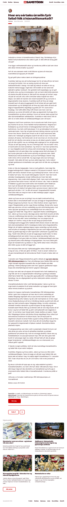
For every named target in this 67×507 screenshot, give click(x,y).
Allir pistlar (9, 489)
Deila (13, 412)
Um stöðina (57, 2)
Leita (62, 2)
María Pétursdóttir (18, 21)
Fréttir (5, 2)
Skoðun (10, 2)
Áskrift (62, 501)
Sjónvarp (16, 2)
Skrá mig (14, 401)
